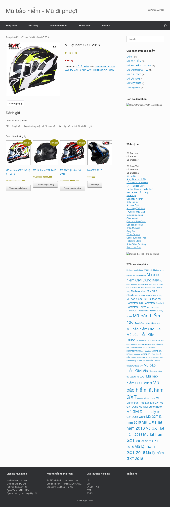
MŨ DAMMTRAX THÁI (137, 69)
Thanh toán (84, 25)
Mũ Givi (154, 402)
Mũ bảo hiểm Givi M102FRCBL (149, 351)
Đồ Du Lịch (132, 175)
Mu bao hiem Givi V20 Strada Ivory (148, 295)
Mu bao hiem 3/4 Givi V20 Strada (140, 270)
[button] (165, 25)
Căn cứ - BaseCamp (136, 221)
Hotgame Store (134, 240)
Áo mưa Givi (133, 205)
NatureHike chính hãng (137, 192)
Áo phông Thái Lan (136, 208)
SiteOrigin (83, 500)
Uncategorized (133, 87)
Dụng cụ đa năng (135, 214)
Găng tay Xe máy (135, 198)
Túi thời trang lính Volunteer (140, 188)
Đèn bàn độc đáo (135, 224)
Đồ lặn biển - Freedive (137, 182)
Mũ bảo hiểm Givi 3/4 (144, 328)
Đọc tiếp (95, 184)
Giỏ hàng (33, 25)
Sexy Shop (132, 231)
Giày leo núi (132, 218)
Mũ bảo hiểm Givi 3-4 (147, 323)
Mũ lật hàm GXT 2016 (103, 69)
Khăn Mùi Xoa (133, 227)
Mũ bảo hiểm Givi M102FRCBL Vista (141, 354)
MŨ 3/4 (130, 56)
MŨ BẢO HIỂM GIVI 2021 (139, 65)
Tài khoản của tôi (58, 25)
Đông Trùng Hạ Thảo (136, 237)
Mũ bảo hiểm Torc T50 (146, 398)
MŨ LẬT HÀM (22, 37)
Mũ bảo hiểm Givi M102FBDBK (148, 340)
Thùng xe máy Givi (136, 211)
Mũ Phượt (131, 195)
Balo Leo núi (132, 201)
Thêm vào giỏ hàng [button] (18, 187)
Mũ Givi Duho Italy (141, 411)
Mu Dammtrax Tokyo (145, 305)
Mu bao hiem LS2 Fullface (142, 299)
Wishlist (106, 25)
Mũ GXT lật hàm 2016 (80, 69)
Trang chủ (10, 37)
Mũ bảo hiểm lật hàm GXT (145, 389)
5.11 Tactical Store (136, 185)
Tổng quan (11, 25)
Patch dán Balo (134, 247)
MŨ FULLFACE (134, 74)
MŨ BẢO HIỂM (134, 61)
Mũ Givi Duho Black (150, 406)
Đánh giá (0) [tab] (15, 103)
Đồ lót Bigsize (133, 234)
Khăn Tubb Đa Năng (136, 244)
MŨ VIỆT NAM (134, 83)
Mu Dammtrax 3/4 (149, 303)
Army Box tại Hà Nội (136, 179)
